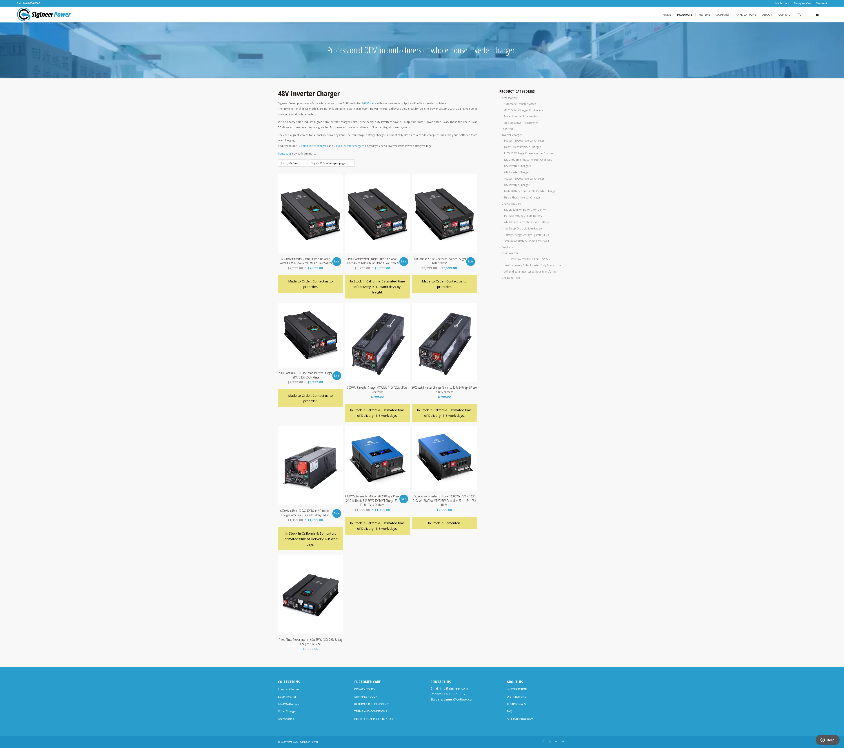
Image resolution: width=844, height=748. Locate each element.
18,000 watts (368, 103)
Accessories (509, 98)
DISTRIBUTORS (516, 697)
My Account (782, 3)
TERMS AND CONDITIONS (370, 711)
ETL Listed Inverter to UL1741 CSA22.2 (527, 259)
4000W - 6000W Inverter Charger (524, 178)
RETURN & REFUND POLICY (371, 704)
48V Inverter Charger (516, 185)
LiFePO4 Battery (511, 204)
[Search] (799, 14)
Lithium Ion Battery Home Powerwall (526, 241)
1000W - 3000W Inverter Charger (524, 140)
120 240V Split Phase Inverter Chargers (528, 160)
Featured (507, 129)
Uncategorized (511, 278)
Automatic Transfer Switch (520, 104)
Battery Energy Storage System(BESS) (526, 235)
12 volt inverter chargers (312, 146)
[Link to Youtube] (562, 741)
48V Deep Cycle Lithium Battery (523, 228)
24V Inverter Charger (516, 172)
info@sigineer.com (454, 688)
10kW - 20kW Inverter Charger (522, 147)
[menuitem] (782, 3)
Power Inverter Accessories (521, 116)
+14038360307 (454, 694)
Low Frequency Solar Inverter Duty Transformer (533, 265)
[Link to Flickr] (556, 741)
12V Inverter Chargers (517, 166)
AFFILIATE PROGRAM (520, 719)
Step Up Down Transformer (521, 123)
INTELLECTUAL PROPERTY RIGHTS (376, 719)
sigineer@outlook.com (458, 699)
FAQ (509, 711)
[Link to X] (549, 741)
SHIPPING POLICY (365, 697)
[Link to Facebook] (543, 741)
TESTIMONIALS (516, 704)
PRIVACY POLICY (364, 689)
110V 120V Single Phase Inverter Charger (529, 153)
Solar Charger (287, 711)
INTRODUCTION (517, 689)
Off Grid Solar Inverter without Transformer (531, 271)
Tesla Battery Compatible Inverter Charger (530, 191)
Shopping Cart (802, 3)
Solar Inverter (510, 253)
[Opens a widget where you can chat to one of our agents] (827, 740)
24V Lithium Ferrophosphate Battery (526, 222)
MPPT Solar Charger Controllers (523, 110)
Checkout (821, 3)
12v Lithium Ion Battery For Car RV (525, 209)
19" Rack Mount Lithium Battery (523, 216)
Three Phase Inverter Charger (522, 197)
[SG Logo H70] (44, 14)
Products (507, 247)
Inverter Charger (512, 135)
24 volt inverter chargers (349, 146)
